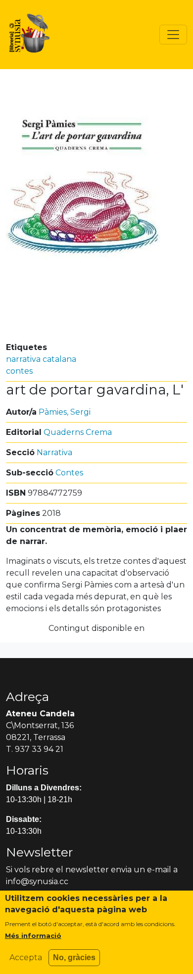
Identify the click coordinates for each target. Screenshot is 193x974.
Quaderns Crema (78, 432)
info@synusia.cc (37, 881)
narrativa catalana (41, 359)
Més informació (33, 935)
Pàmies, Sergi (65, 412)
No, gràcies (74, 957)
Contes (69, 472)
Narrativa (54, 452)
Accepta (25, 957)
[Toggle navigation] (173, 34)
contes (19, 371)
